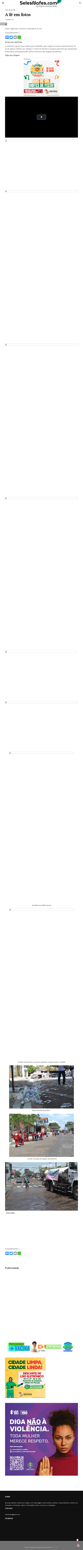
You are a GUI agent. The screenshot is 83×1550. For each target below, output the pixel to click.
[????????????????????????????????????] (6, 24)
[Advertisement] (41, 1232)
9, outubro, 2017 (9, 19)
